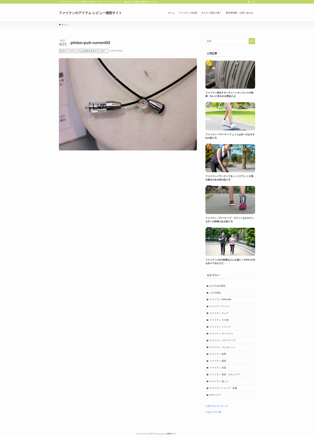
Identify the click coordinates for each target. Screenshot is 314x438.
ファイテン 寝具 (217, 361)
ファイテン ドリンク (220, 326)
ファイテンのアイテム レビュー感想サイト (90, 12)
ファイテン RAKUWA (220, 299)
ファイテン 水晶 (217, 367)
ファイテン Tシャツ (219, 306)
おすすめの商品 (217, 285)
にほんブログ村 (213, 412)
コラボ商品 (215, 292)
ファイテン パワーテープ (222, 340)
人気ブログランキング (216, 406)
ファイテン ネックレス (221, 333)
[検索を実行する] (252, 41)
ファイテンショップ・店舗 (223, 388)
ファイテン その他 (218, 320)
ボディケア (215, 395)
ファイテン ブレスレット (222, 347)
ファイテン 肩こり (218, 381)
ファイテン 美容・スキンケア (224, 374)
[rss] (249, 2)
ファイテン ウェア (218, 313)
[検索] (253, 2)
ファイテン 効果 (217, 354)
